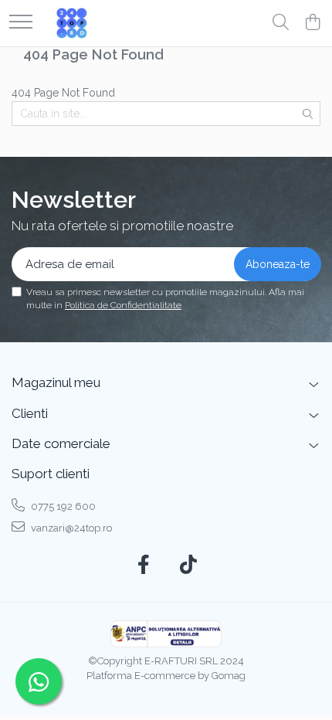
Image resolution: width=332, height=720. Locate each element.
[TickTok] (188, 565)
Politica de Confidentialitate (123, 305)
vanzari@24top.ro (70, 528)
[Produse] (21, 22)
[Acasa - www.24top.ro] (71, 23)
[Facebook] (144, 565)
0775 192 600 (62, 506)
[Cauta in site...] (281, 23)
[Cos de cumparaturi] (312, 23)
